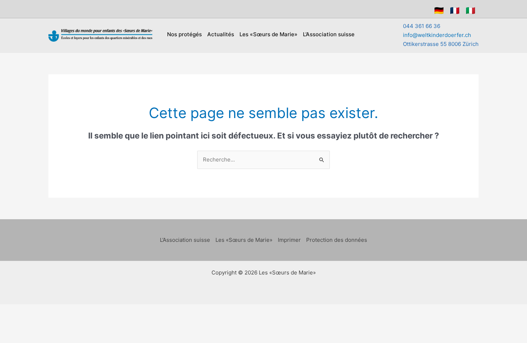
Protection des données (336, 239)
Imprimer (289, 239)
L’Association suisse (329, 34)
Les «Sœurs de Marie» (268, 34)
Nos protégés (184, 34)
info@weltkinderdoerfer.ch (437, 35)
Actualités (220, 34)
